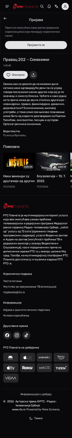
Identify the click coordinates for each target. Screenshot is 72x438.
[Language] (56, 6)
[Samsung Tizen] (61, 367)
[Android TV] (44, 357)
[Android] (10, 357)
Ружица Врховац (14, 135)
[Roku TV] (27, 367)
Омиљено (18, 75)
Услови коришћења (16, 315)
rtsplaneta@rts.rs (14, 292)
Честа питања (12, 281)
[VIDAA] (10, 378)
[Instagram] (17, 335)
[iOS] (27, 357)
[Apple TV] (10, 367)
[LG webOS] (44, 367)
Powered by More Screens (42, 409)
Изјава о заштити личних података (26, 310)
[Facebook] (7, 335)
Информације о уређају (36, 394)
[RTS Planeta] (25, 6)
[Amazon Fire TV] (61, 357)
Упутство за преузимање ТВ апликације (29, 286)
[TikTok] (26, 335)
